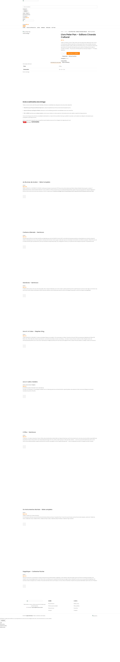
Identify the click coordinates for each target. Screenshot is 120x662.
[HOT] (36, 548)
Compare (75, 610)
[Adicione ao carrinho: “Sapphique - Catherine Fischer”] (24, 586)
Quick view (24, 199)
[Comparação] (24, 179)
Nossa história (51, 603)
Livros (66, 31)
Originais (33, 384)
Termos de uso (51, 608)
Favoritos (76, 608)
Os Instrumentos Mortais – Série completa (37, 509)
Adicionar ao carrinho (73, 53)
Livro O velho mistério (30, 382)
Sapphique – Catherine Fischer (33, 571)
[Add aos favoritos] (24, 193)
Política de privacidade (53, 605)
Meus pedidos (76, 605)
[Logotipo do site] (30, 2)
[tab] (56, 62)
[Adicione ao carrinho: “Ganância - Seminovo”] (24, 295)
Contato (50, 610)
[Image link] (34, 601)
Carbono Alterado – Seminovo (33, 232)
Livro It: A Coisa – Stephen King (33, 331)
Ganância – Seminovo (30, 283)
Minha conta (76, 603)
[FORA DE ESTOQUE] (36, 137)
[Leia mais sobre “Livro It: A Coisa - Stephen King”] (24, 346)
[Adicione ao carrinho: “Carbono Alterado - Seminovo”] (24, 247)
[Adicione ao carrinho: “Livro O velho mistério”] (24, 396)
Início (62, 31)
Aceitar (3, 620)
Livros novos (28, 384)
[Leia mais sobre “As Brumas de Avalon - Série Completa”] (24, 196)
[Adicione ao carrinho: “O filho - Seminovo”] (24, 446)
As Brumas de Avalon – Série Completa (36, 182)
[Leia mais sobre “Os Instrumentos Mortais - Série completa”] (24, 524)
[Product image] (36, 164)
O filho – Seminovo (29, 432)
